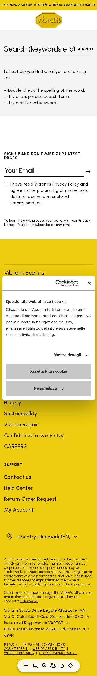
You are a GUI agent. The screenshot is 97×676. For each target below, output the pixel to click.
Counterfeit (16, 649)
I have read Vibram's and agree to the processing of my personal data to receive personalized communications (50, 193)
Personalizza (45, 388)
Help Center (18, 488)
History (12, 402)
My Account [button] (19, 510)
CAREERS (15, 446)
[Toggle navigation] (27, 665)
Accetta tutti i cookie (48, 371)
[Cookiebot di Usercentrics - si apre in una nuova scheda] (58, 283)
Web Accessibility (49, 649)
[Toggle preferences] (71, 665)
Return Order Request (30, 499)
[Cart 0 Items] (62, 665)
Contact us (17, 477)
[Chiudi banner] (89, 283)
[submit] (88, 171)
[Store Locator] (44, 665)
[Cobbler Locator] (53, 665)
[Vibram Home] (48, 20)
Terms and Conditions (44, 645)
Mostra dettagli (67, 355)
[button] (41, 536)
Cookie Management (58, 653)
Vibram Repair (21, 424)
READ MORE (29, 601)
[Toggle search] (35, 665)
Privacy (11, 645)
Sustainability (21, 413)
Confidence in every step (34, 435)
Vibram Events (24, 272)
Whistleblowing (19, 653)
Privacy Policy (65, 184)
